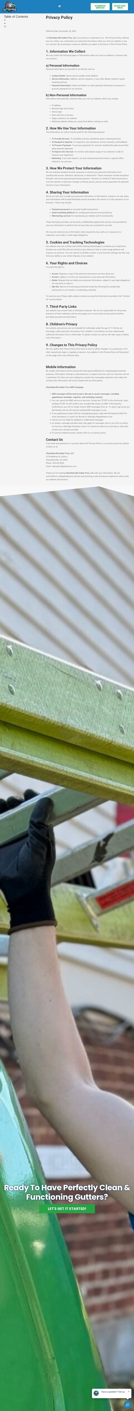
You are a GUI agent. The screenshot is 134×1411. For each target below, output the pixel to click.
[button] (59, 6)
